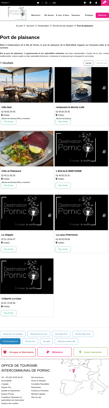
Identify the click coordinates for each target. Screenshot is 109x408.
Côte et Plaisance (11, 171)
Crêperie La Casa (11, 298)
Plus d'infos (8, 122)
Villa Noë (6, 107)
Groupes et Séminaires (85, 3)
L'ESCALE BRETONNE (69, 171)
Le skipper (7, 235)
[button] (105, 3)
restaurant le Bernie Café (70, 107)
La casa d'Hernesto (67, 235)
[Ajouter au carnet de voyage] (49, 88)
